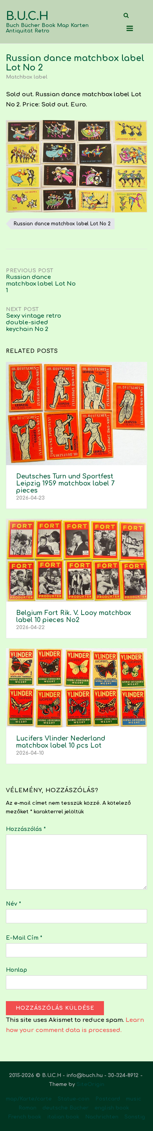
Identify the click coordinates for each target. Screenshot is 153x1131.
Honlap (16, 970)
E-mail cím (24, 938)
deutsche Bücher (65, 1108)
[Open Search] (126, 16)
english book (112, 1108)
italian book (63, 1117)
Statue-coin (73, 1099)
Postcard (107, 1099)
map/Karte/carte (29, 1099)
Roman (27, 1108)
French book (24, 1117)
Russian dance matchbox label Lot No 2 (62, 224)
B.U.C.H (27, 16)
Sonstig (134, 1117)
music (133, 1099)
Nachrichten (101, 1117)
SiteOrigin (90, 1084)
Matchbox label (26, 77)
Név (13, 904)
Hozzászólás (26, 829)
